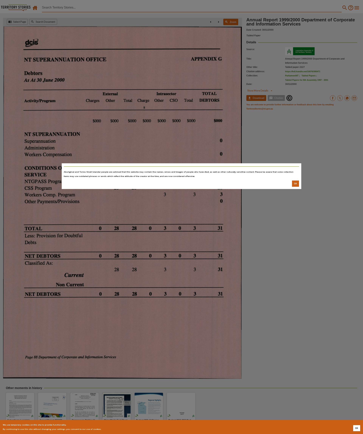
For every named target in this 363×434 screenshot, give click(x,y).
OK (295, 183)
